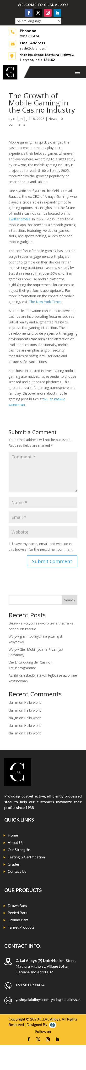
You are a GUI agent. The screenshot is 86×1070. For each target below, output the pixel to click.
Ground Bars (18, 919)
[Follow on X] (38, 13)
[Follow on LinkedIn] (57, 13)
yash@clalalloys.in (34, 48)
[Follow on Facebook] (28, 13)
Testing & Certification (26, 857)
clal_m (18, 118)
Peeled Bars (17, 912)
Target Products (21, 927)
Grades (14, 864)
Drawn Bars (17, 905)
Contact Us (17, 871)
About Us (15, 842)
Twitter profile (19, 219)
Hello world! (33, 702)
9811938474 (29, 36)
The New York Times (45, 301)
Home (13, 835)
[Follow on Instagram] (48, 13)
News (52, 118)
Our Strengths (19, 849)
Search (69, 600)
